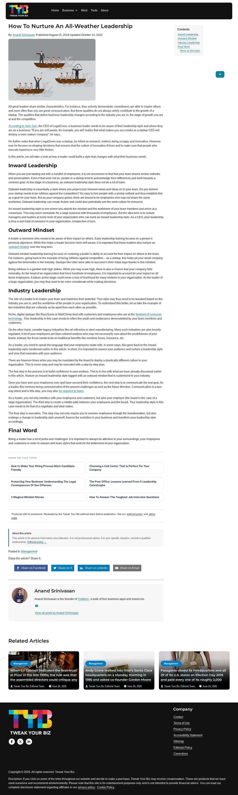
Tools (94, 10)
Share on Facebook (33, 567)
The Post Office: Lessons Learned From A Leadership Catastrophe (122, 483)
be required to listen (71, 390)
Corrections (181, 753)
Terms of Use (182, 722)
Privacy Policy (182, 729)
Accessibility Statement (188, 735)
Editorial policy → (37, 542)
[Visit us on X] (20, 741)
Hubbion (83, 598)
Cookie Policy (105, 787)
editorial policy (135, 514)
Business (68, 10)
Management (29, 551)
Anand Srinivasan (24, 34)
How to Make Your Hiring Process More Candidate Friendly (43, 467)
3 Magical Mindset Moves (27, 497)
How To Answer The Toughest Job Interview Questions (124, 497)
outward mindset (19, 246)
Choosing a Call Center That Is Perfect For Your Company (119, 467)
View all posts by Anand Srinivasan (56, 612)
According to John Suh (23, 126)
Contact (178, 716)
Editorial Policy (183, 747)
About (104, 10)
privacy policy (86, 787)
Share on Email (129, 567)
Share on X (64, 567)
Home (55, 10)
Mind (84, 10)
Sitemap (179, 741)
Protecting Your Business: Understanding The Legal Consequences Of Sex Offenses (43, 483)
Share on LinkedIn (96, 567)
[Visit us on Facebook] (11, 741)
